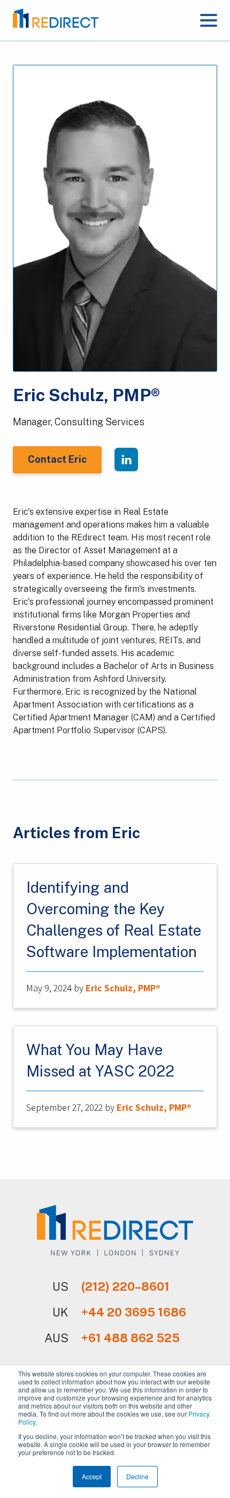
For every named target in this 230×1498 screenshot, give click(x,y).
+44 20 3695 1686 (133, 1312)
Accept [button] (92, 1476)
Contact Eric (57, 459)
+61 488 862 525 (130, 1338)
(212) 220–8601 (125, 1286)
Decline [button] (137, 1476)
